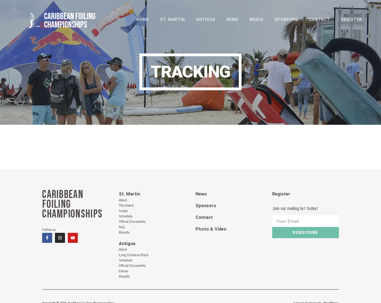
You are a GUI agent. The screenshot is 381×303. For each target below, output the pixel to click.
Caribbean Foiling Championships (69, 21)
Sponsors (206, 205)
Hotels (123, 211)
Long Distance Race (133, 255)
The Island (126, 205)
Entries (123, 271)
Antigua (127, 243)
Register (281, 194)
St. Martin (129, 194)
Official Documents (132, 222)
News (201, 194)
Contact (204, 217)
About (123, 200)
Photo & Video (211, 229)
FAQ (122, 227)
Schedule (125, 216)
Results (124, 232)
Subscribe (305, 232)
